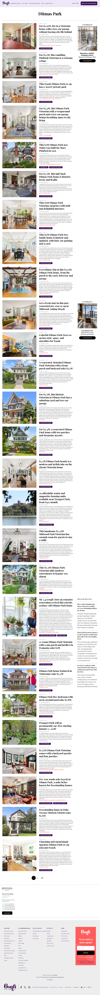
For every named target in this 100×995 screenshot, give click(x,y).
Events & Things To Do (9, 941)
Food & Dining (7, 943)
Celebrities (43, 167)
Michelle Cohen (44, 34)
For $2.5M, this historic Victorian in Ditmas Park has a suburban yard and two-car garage (55, 399)
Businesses (49, 938)
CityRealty (55, 975)
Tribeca (20, 948)
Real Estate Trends (60, 803)
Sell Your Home (50, 945)
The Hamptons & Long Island (40, 931)
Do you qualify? (44, 521)
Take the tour (43, 353)
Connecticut (36, 938)
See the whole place (45, 661)
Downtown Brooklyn (23, 960)
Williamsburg (21, 963)
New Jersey (35, 936)
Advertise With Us (65, 933)
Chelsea (20, 941)
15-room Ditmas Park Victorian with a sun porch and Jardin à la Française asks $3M (56, 644)
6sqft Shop (6, 938)
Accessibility (76, 987)
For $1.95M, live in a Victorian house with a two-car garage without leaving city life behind (55, 28)
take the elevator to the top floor (50, 98)
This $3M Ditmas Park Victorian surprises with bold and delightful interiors (54, 205)
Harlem (20, 936)
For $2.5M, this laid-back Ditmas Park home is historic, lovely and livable (55, 176)
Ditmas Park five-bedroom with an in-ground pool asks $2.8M (56, 698)
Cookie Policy (68, 987)
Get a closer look (44, 260)
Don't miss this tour (45, 483)
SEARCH (74, 3)
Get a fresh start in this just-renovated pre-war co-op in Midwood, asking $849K (54, 306)
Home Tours (62, 635)
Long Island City (22, 967)
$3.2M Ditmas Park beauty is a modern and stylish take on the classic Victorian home (55, 464)
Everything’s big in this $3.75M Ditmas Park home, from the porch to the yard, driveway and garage (56, 274)
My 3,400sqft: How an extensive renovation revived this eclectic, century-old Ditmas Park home (56, 602)
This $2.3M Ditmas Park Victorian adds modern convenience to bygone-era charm (53, 572)
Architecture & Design (9, 950)
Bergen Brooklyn (7, 894)
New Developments (34, 3)
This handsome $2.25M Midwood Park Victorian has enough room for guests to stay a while (55, 536)
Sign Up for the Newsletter (89, 3)
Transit (5, 960)
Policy (5, 955)
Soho (19, 945)
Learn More (7, 913)
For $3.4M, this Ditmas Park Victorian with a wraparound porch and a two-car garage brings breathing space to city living (55, 114)
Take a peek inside (44, 832)
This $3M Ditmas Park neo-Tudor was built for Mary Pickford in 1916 (54, 147)
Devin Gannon (44, 371)
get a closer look (44, 193)
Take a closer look (45, 293)
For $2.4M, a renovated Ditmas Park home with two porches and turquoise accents (55, 432)
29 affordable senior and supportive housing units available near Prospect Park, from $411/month (54, 498)
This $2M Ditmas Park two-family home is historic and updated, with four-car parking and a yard (56, 239)
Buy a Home (50, 943)
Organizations (50, 936)
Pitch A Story (64, 936)
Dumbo (20, 955)
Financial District (22, 953)
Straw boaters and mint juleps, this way (51, 769)
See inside (42, 451)
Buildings (49, 941)
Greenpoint (21, 965)
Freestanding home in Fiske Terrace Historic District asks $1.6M (55, 812)
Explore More (49, 3)
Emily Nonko (44, 787)
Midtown (20, 938)
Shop (42, 3)
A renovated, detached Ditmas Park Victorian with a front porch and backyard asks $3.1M (56, 365)
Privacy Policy (91, 961)
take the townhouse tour (47, 225)
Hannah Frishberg (45, 650)
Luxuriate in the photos (46, 713)
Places (48, 933)
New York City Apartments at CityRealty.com (53, 977)
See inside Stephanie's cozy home (48, 632)
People (48, 931)
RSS (91, 987)
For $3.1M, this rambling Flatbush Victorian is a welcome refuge (56, 57)
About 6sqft (64, 931)
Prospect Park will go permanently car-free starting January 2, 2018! (55, 725)
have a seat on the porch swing (48, 74)
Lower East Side (22, 950)
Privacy (60, 987)
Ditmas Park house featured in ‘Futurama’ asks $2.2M (55, 672)
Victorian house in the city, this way (50, 45)
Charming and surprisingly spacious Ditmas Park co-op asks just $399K (54, 844)
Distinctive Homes (15, 3)
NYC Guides (25, 3)
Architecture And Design (47, 635)
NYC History (7, 948)
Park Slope (20, 958)
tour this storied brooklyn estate (49, 164)
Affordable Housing (46, 524)
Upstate (34, 933)
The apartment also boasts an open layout (52, 800)
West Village (21, 943)
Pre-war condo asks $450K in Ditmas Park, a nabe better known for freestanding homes (55, 782)
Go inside (41, 419)
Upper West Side (22, 931)
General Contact (65, 941)
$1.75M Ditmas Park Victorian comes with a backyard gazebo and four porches (55, 753)
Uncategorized (44, 743)
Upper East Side (22, 933)
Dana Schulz (44, 406)
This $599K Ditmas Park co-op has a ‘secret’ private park (55, 85)
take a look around (45, 135)
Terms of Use (83, 961)
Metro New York (45, 731)
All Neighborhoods (22, 970)
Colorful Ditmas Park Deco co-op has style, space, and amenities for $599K (55, 337)
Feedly (84, 987)
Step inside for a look (45, 590)
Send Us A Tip (64, 938)
